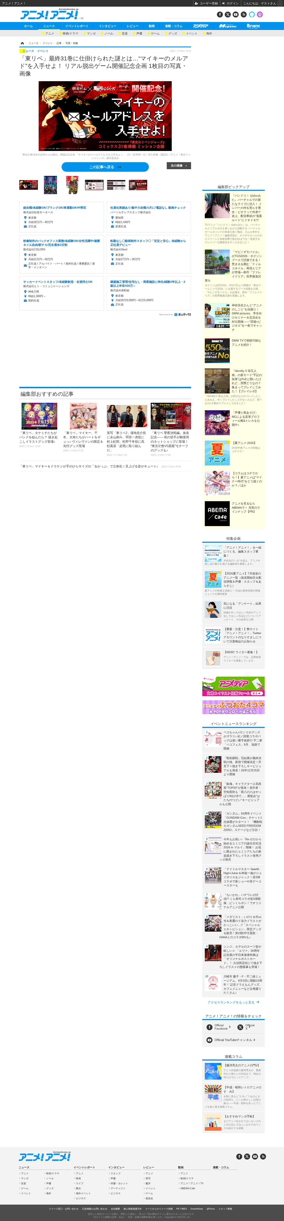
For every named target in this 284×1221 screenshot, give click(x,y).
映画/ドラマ (70, 33)
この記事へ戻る (105, 166)
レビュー (132, 26)
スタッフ (116, 1173)
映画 (78, 1178)
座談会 (149, 1198)
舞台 (78, 1188)
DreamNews (196, 1209)
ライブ (79, 1183)
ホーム (28, 26)
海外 (209, 33)
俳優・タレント (119, 1183)
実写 (148, 1178)
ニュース (49, 26)
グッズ (172, 33)
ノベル (108, 33)
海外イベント (83, 1193)
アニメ (49, 33)
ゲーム (155, 33)
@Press (211, 1209)
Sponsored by (166, 314)
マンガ (91, 33)
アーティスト (118, 1188)
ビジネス (81, 1198)
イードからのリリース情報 (159, 1209)
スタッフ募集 (225, 1209)
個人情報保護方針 (132, 1209)
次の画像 (177, 165)
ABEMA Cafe (187, 1188)
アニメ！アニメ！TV (192, 1183)
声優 (139, 33)
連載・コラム (174, 26)
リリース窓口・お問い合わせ (64, 1209)
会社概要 (115, 1209)
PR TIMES (181, 1209)
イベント (192, 33)
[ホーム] (22, 43)
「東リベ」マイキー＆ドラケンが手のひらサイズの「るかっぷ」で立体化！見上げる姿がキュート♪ (100, 466)
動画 (152, 26)
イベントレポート (77, 26)
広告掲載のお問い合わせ (94, 1209)
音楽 (125, 33)
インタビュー (107, 26)
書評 (148, 1183)
